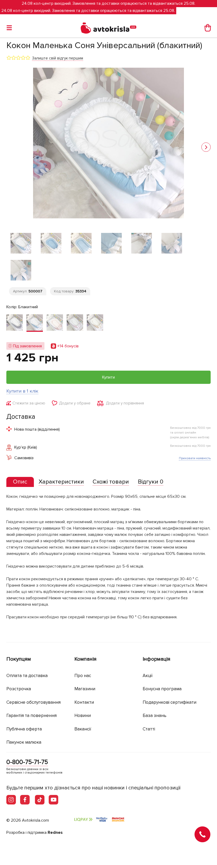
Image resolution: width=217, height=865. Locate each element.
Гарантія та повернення (31, 715)
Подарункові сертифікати (169, 702)
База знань (154, 715)
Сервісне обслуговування (33, 702)
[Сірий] (14, 323)
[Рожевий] (75, 323)
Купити (108, 377)
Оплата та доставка (27, 675)
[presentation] (20, 482)
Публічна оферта (24, 729)
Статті (149, 729)
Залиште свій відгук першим (57, 58)
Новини (82, 715)
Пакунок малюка (23, 742)
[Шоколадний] (95, 323)
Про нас (82, 675)
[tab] (20, 482)
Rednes (55, 832)
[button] (206, 147)
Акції (148, 675)
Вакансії (82, 729)
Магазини (84, 689)
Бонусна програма (162, 689)
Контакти (84, 702)
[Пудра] (55, 323)
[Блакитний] (34, 323)
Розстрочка (18, 689)
